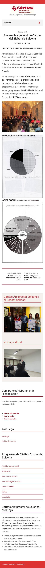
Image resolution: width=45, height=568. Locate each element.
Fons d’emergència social (11, 481)
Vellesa (4, 492)
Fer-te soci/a (9, 416)
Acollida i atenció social (10, 466)
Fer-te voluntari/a (11, 413)
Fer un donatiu (10, 419)
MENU (9, 22)
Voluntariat (6, 497)
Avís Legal (5, 436)
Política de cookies (9, 441)
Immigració (6, 471)
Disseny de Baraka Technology (13, 564)
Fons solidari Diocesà (9, 476)
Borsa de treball (8, 487)
